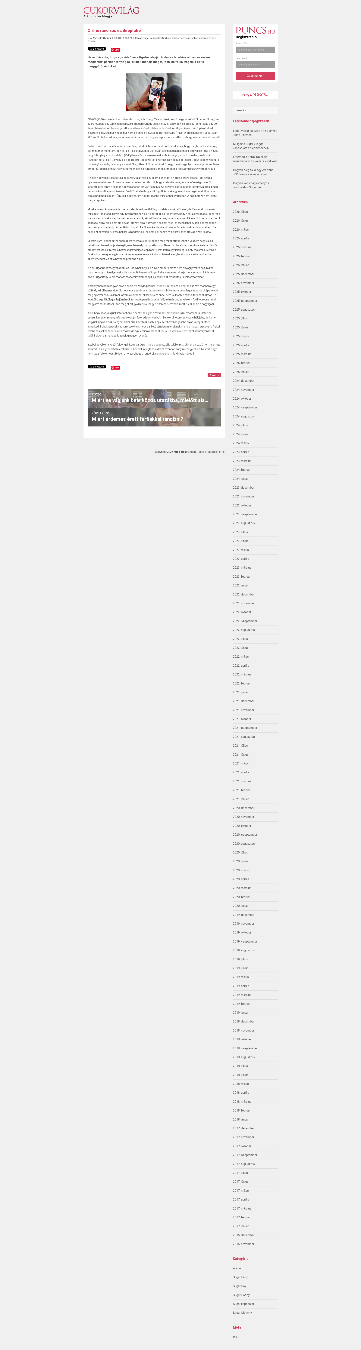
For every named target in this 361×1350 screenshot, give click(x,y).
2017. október (242, 1146)
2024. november (243, 390)
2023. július (240, 532)
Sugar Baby (240, 1277)
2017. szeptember (245, 1155)
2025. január (241, 372)
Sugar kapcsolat (243, 1304)
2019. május (241, 977)
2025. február (241, 363)
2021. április (241, 772)
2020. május (241, 870)
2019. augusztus (244, 950)
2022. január (241, 692)
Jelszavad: (241, 58)
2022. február (241, 683)
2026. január (241, 265)
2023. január (241, 585)
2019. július (240, 959)
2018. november (243, 1030)
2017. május (241, 1190)
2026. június (241, 220)
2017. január (241, 1226)
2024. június (241, 434)
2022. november (243, 603)
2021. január (241, 799)
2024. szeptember (245, 407)
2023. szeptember (245, 514)
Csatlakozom (255, 75)
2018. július (240, 1066)
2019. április (241, 986)
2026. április (241, 238)
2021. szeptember (245, 728)
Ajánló (237, 1268)
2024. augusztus (244, 416)
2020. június (241, 861)
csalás (175, 38)
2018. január (241, 1119)
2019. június (241, 968)
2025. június (241, 327)
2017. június (241, 1181)
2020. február (241, 897)
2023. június (241, 541)
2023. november (243, 496)
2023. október (242, 505)
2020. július (240, 852)
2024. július (240, 425)
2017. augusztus (244, 1164)
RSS (236, 1337)
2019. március (242, 995)
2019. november (243, 923)
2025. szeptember (245, 301)
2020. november (243, 817)
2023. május (241, 550)
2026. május (241, 229)
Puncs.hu (191, 451)
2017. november (243, 1137)
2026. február (241, 256)
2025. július (240, 318)
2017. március (242, 1208)
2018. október (242, 1039)
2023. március (242, 567)
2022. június (241, 648)
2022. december (243, 594)
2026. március (242, 247)
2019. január (241, 1012)
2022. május (241, 656)
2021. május (241, 763)
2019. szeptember (245, 941)
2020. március (242, 888)
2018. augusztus (244, 1057)
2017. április (241, 1199)
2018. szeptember (245, 1048)
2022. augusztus (244, 630)
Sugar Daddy (241, 1295)
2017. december (243, 1128)
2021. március (242, 781)
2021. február (241, 790)
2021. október (242, 719)
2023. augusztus (244, 523)
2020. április (241, 879)
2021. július (240, 745)
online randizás (199, 38)
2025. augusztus (244, 309)
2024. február (241, 470)
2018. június (241, 1075)
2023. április (241, 559)
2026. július (240, 212)
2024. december (243, 381)
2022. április (241, 665)
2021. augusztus (244, 737)
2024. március (242, 461)
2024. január (241, 479)
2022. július (240, 639)
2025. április (241, 345)
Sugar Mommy (242, 1313)
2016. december (243, 1235)
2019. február (241, 1004)
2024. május (241, 443)
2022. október (242, 612)
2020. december (243, 808)
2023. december (243, 487)
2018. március (242, 1101)
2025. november (243, 283)
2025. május (241, 336)
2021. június (241, 754)
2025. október (242, 292)
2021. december (243, 701)
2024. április (241, 452)
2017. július (240, 1173)
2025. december (243, 274)
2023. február (241, 576)
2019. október (242, 932)
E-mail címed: (243, 43)
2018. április (241, 1092)
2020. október (242, 826)
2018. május (241, 1084)
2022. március (242, 674)
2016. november (243, 1244)
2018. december (243, 1021)
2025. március (242, 354)
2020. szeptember (245, 834)
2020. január (241, 906)
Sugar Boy (239, 1286)
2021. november (243, 710)
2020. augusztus (244, 843)
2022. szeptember (245, 621)
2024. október (242, 398)
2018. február (241, 1110)
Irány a (247, 95)
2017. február (241, 1217)
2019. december (243, 915)
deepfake (185, 38)
